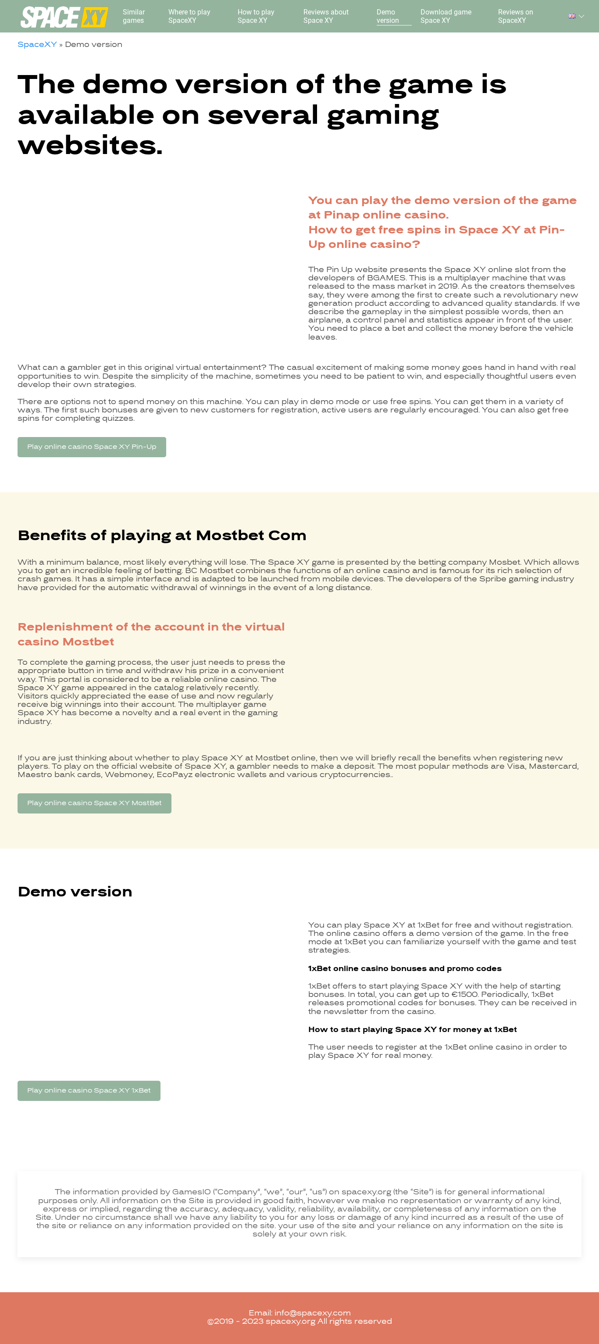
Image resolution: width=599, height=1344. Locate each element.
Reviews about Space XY (326, 16)
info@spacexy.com (313, 1313)
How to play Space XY (256, 16)
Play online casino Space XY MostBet (94, 803)
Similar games (134, 16)
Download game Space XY (446, 16)
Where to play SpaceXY (189, 16)
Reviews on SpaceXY (515, 16)
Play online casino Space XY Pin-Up (92, 447)
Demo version (388, 16)
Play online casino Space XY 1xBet (89, 1091)
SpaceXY (37, 45)
